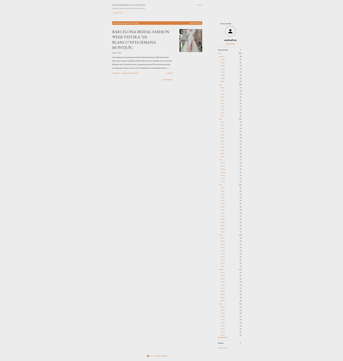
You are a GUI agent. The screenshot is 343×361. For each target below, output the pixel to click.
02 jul (222, 116)
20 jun (222, 138)
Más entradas (168, 79)
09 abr (223, 225)
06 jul (222, 113)
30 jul (222, 87)
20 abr (223, 203)
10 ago (223, 75)
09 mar (223, 260)
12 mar (223, 257)
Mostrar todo (195, 23)
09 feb (223, 288)
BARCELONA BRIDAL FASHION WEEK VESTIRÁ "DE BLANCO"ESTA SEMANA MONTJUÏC (140, 39)
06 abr (223, 228)
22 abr (223, 200)
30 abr (223, 188)
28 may (223, 163)
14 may (223, 175)
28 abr (223, 191)
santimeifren (230, 40)
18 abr (223, 206)
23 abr (223, 197)
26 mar (223, 244)
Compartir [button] (116, 73)
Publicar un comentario (130, 73)
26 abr (223, 194)
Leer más (170, 73)
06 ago (223, 78)
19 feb (223, 279)
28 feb (223, 272)
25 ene (223, 310)
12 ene (223, 326)
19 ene (223, 316)
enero (221, 304)
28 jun (222, 125)
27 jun (222, 128)
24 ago (223, 62)
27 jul (222, 91)
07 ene (223, 329)
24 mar (223, 247)
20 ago (223, 66)
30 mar (223, 238)
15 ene (223, 322)
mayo (221, 159)
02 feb (223, 300)
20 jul (222, 97)
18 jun (222, 141)
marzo (221, 235)
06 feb (223, 294)
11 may (223, 178)
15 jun (222, 144)
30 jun (222, 122)
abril (220, 185)
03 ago (223, 81)
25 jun (222, 131)
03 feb (223, 297)
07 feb (223, 291)
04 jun (222, 153)
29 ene (223, 307)
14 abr (223, 219)
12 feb (223, 285)
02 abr (223, 232)
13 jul (222, 103)
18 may (223, 172)
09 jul (222, 109)
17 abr (223, 210)
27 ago (223, 59)
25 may (223, 166)
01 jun (222, 156)
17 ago (223, 69)
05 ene (223, 332)
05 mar (223, 263)
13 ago (223, 72)
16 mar (223, 253)
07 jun (222, 150)
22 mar (223, 250)
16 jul (222, 100)
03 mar (223, 266)
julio (220, 84)
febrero (221, 269)
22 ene (223, 313)
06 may (223, 181)
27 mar (223, 241)
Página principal (118, 12)
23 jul (222, 94)
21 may (223, 169)
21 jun (222, 134)
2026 (219, 53)
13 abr (223, 222)
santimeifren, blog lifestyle (128, 5)
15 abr (223, 216)
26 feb (223, 275)
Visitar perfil (230, 44)
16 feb (223, 282)
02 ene (223, 335)
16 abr (223, 213)
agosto (221, 56)
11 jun (222, 147)
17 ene (223, 319)
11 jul (222, 106)
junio (220, 119)
